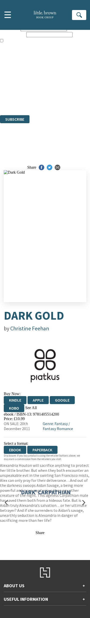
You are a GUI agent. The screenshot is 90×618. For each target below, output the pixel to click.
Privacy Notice (12, 99)
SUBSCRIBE (14, 119)
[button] (6, 503)
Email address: (12, 34)
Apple (38, 400)
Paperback (42, 449)
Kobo (14, 408)
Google (62, 400)
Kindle (15, 400)
